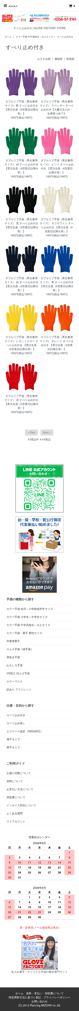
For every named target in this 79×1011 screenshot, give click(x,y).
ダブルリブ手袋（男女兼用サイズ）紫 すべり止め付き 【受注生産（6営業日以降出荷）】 (21, 107)
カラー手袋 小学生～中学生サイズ (27, 617)
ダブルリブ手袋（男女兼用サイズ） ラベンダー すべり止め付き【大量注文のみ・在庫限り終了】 (57, 107)
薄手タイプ (13, 739)
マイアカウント (16, 821)
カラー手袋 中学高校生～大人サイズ (34, 36)
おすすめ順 (44, 59)
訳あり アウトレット (19, 689)
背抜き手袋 (13, 657)
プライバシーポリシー (57, 997)
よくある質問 (15, 813)
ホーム (8, 36)
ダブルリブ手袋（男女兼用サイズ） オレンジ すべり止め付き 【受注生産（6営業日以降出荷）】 (57, 343)
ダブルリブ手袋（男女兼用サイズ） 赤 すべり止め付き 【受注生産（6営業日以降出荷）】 (21, 402)
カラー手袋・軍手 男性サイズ (24, 633)
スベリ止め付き (16, 715)
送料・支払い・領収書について (45, 993)
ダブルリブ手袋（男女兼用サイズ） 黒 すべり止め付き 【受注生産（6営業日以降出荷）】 (21, 225)
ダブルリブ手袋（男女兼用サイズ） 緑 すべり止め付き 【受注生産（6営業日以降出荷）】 (21, 166)
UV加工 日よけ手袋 (18, 673)
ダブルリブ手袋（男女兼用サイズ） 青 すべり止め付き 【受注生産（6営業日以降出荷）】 (57, 284)
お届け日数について (19, 773)
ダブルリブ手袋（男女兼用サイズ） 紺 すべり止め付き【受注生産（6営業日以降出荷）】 (21, 284)
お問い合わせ (39, 1001)
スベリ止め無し (16, 723)
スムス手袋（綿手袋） (20, 649)
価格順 (58, 59)
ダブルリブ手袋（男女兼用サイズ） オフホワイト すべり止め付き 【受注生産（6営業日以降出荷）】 (57, 225)
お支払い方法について (20, 789)
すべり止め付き (65, 36)
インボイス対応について (21, 805)
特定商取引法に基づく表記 (25, 997)
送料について (15, 781)
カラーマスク (15, 681)
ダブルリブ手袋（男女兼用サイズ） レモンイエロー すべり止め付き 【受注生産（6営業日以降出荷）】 (21, 343)
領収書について (16, 797)
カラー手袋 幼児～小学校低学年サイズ (30, 609)
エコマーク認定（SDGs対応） (25, 731)
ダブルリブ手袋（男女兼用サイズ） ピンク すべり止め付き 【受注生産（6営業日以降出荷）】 (57, 166)
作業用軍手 (13, 641)
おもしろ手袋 (15, 665)
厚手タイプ (13, 747)
